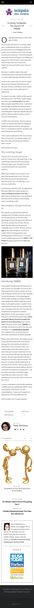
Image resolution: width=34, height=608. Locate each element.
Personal (13, 19)
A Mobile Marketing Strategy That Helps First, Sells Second (17, 511)
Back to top (15, 604)
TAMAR (25, 324)
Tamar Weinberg (18, 32)
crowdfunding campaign (20, 329)
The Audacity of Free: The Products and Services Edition (17, 490)
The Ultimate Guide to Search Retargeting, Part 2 (17, 501)
